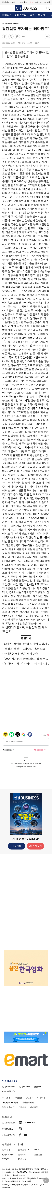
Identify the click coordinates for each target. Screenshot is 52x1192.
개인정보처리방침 (10, 1102)
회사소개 (6, 1097)
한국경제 (6, 1150)
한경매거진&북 (8, 2)
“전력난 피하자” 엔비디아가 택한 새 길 (27, 663)
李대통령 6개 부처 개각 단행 (21, 653)
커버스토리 (20, 15)
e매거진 (38, 2)
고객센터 (22, 1107)
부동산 (41, 15)
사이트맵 (34, 1107)
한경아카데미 (8, 1154)
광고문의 (30, 1097)
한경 (9, 1086)
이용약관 (41, 1097)
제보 (31, 2)
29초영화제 (23, 1159)
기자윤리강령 (28, 1102)
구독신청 (16, 846)
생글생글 (38, 1154)
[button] (47, 2)
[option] (26, 964)
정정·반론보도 (8, 1107)
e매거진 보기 (35, 846)
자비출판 (23, 2)
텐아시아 (22, 1154)
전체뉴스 (6, 15)
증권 (32, 15)
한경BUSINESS (12, 23)
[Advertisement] (26, 901)
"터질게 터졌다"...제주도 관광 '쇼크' (25, 648)
